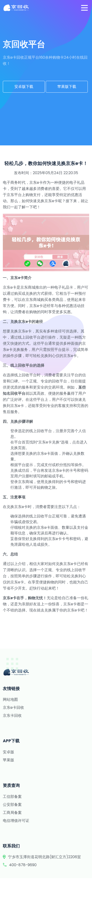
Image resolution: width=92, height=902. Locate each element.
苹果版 (8, 760)
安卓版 (8, 752)
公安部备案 (12, 804)
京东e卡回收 (13, 707)
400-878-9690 (23, 865)
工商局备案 (12, 812)
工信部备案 (12, 796)
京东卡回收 (12, 715)
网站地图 (10, 699)
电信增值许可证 (16, 820)
